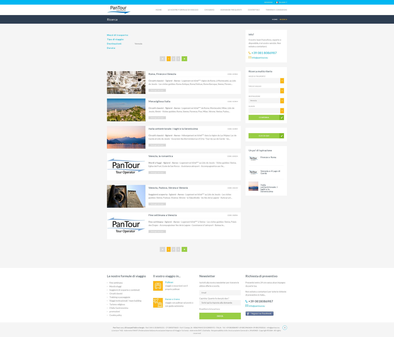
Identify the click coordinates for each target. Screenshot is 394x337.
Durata (252, 106)
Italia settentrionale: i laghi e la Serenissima (269, 188)
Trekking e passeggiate (119, 297)
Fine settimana (116, 282)
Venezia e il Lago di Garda (270, 172)
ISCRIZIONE (268, 2)
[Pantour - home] (119, 10)
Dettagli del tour (157, 90)
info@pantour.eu (260, 57)
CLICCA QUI (264, 136)
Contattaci (254, 10)
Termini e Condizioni (276, 10)
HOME (274, 19)
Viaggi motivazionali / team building (125, 300)
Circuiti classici (115, 293)
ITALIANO (281, 2)
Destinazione (254, 96)
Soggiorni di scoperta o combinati (124, 290)
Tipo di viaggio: (115, 39)
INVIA (220, 316)
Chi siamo (209, 10)
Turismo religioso (117, 304)
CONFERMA (264, 117)
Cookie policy (115, 315)
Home (159, 10)
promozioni (114, 311)
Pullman (169, 282)
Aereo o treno (172, 299)
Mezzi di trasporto (257, 76)
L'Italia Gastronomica (118, 308)
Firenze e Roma (268, 157)
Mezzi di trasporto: (118, 35)
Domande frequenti (231, 10)
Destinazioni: (114, 43)
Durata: (111, 48)
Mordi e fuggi (115, 286)
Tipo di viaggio (255, 86)
